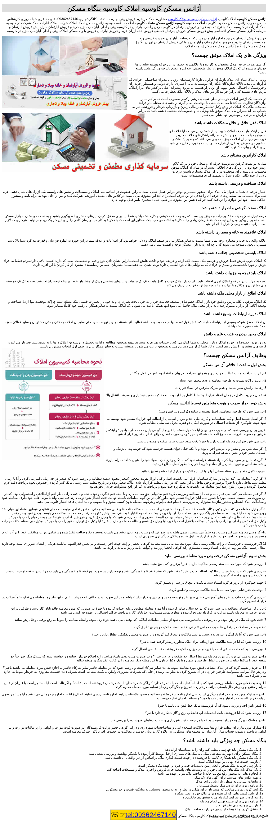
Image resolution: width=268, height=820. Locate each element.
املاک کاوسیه (177, 19)
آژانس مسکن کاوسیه (202, 19)
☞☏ (143, 815)
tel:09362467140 (150, 815)
